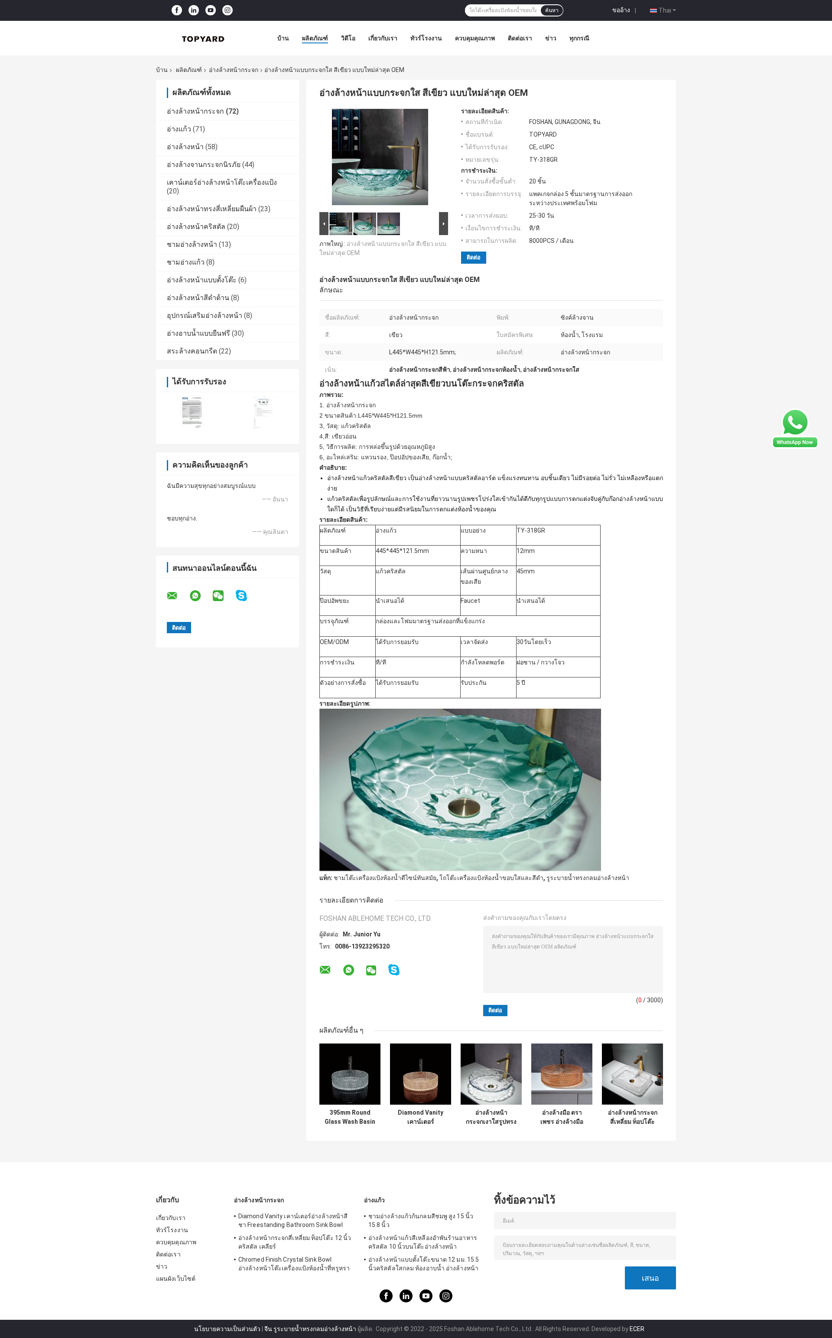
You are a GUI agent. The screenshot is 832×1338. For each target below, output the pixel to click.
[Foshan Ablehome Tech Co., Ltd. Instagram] (227, 10)
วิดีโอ (348, 38)
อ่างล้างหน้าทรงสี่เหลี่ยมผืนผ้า (212, 209)
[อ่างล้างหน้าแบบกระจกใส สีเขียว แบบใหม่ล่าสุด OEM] (380, 159)
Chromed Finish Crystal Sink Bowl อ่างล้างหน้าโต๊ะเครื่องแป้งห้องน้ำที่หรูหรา (294, 1264)
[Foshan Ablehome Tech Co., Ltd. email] (177, 596)
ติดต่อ (474, 257)
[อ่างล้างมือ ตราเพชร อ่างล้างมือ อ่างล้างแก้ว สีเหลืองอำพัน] (561, 1074)
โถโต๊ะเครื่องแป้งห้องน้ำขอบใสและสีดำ (491, 877)
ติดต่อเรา (520, 38)
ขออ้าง (621, 10)
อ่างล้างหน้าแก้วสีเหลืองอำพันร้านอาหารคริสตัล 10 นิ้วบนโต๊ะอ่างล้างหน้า (422, 1242)
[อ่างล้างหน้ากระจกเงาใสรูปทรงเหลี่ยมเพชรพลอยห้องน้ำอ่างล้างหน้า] (491, 1074)
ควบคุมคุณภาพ (475, 38)
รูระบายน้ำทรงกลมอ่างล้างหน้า (587, 877)
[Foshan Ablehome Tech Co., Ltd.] (203, 38)
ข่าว (550, 38)
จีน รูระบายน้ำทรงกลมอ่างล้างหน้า (310, 1328)
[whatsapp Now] (795, 428)
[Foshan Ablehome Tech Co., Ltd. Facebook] (177, 10)
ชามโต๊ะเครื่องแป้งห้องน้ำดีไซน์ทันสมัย (385, 877)
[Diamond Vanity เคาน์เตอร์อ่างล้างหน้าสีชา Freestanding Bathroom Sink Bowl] (420, 1074)
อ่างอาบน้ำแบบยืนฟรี (198, 333)
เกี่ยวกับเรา (382, 38)
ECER (637, 1328)
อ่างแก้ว (179, 129)
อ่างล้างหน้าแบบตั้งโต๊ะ (202, 280)
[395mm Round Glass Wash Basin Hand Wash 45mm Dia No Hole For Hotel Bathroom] (349, 1074)
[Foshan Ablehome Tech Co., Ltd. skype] (247, 595)
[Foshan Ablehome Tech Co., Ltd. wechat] (223, 596)
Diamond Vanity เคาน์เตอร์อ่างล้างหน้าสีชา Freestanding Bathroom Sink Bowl (420, 1117)
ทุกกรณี (579, 38)
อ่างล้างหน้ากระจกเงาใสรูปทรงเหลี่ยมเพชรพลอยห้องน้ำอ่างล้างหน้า (491, 1117)
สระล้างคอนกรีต (192, 351)
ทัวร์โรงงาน (426, 38)
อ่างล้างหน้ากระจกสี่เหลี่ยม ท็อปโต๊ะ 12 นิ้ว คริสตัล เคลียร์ (632, 1117)
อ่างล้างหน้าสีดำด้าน (198, 298)
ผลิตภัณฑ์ (315, 38)
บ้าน (283, 38)
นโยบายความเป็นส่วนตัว (227, 1328)
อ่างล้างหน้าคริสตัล (196, 226)
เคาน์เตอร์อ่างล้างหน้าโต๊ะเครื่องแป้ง (222, 182)
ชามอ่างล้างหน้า (192, 244)
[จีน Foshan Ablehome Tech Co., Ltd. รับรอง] (192, 412)
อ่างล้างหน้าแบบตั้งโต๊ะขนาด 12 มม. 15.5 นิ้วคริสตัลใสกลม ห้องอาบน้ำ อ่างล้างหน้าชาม (423, 1265)
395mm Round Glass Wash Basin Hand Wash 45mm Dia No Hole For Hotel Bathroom (350, 1117)
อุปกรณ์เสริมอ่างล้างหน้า (204, 315)
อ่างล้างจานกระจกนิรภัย (203, 164)
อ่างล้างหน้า (185, 147)
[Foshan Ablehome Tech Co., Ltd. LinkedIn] (194, 10)
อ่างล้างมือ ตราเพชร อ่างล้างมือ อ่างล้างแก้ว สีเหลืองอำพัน (561, 1117)
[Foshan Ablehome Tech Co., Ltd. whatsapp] (200, 596)
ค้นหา (552, 10)
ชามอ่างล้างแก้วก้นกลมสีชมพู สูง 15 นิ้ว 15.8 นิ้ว (420, 1220)
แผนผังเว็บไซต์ (175, 1278)
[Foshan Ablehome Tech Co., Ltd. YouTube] (210, 10)
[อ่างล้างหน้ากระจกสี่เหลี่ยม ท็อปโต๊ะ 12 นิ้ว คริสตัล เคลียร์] (632, 1074)
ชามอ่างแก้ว (186, 262)
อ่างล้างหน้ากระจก (233, 69)
